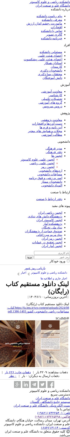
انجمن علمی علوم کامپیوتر (37, 159)
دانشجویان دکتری (51, 70)
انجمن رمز (47, 167)
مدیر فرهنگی (54, 148)
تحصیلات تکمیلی (51, 99)
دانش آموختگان (52, 77)
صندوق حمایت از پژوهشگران (43, 231)
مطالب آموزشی (51, 134)
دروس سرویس (52, 106)
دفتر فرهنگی (54, 152)
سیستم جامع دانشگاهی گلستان (50, 401)
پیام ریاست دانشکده (49, 16)
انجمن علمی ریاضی (42, 163)
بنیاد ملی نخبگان (52, 227)
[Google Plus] (17, 384)
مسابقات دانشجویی (49, 174)
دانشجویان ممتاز (51, 181)
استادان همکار (53, 63)
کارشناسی (55, 95)
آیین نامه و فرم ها (51, 127)
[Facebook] (50, 384)
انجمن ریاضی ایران (50, 212)
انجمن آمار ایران (52, 246)
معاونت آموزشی (51, 91)
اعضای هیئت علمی (50, 55)
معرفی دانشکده (52, 19)
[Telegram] (34, 384)
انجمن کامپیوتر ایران (49, 220)
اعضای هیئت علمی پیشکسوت (43, 59)
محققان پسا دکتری (50, 74)
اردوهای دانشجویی (50, 170)
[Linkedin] (25, 384)
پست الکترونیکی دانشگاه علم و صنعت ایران (42, 405)
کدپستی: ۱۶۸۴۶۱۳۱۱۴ (55, 427)
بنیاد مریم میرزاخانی (49, 235)
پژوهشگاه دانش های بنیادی (45, 216)
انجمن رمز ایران (52, 238)
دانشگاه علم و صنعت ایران (53, 398)
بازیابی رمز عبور (35, 268)
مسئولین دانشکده (51, 52)
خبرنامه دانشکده (51, 38)
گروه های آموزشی (50, 102)
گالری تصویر (54, 34)
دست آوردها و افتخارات (47, 123)
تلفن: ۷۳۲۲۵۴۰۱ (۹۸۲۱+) (53, 413)
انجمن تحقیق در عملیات (47, 242)
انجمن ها (56, 155)
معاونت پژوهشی (51, 120)
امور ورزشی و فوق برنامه (45, 178)
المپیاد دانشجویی (51, 185)
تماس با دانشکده (51, 31)
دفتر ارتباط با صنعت (49, 199)
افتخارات (56, 27)
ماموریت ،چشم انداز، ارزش (44, 23)
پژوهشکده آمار (52, 223)
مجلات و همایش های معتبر (45, 131)
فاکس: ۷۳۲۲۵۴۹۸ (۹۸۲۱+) (52, 416)
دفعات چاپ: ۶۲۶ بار (18, 372)
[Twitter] (42, 384)
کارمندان (56, 66)
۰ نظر (13, 376)
